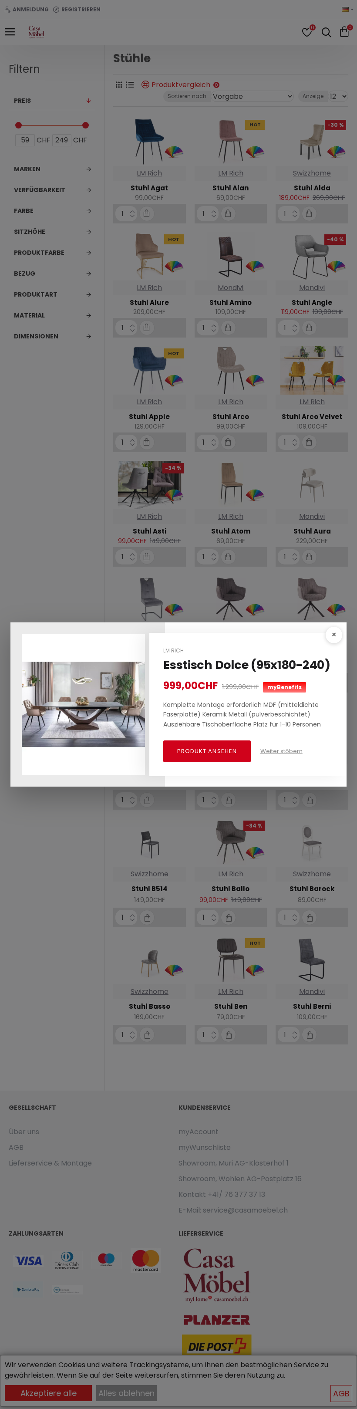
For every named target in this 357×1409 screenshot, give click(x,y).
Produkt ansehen (207, 751)
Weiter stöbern (281, 751)
